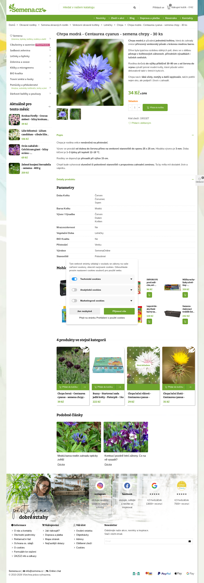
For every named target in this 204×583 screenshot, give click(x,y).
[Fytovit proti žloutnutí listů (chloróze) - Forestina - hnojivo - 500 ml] (65, 314)
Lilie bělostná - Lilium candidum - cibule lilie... (35, 132)
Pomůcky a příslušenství (28, 86)
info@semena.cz (35, 571)
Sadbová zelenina (20, 50)
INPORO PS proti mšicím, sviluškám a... (152, 282)
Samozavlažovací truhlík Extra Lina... (188, 309)
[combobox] (94, 7)
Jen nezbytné (84, 311)
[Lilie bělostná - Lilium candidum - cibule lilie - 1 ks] (14, 134)
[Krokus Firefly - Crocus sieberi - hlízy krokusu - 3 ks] (14, 119)
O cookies (19, 547)
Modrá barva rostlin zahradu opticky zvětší (78, 457)
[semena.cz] (28, 7)
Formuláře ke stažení (25, 551)
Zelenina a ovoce (20, 61)
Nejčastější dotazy (54, 543)
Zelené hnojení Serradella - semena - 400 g (36, 166)
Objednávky (82, 534)
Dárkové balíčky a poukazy (25, 93)
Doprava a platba (150, 18)
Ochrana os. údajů (23, 543)
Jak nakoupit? (52, 530)
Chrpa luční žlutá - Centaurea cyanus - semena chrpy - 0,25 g (175, 397)
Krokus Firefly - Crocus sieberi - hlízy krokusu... (35, 117)
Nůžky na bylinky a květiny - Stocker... (188, 282)
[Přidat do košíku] (149, 295)
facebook (127, 494)
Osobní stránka (84, 530)
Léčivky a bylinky (19, 56)
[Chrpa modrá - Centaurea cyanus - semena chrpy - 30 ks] (90, 72)
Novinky (101, 18)
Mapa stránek (52, 539)
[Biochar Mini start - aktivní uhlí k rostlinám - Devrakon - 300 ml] (65, 287)
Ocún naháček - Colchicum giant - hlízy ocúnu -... (35, 150)
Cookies (80, 547)
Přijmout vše (119, 311)
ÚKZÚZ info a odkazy (25, 556)
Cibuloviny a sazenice (29, 44)
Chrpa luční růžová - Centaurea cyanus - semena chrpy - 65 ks (140, 397)
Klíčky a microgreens (22, 67)
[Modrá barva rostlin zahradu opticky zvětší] (79, 436)
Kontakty (187, 18)
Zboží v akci (117, 18)
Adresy (80, 539)
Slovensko (171, 18)
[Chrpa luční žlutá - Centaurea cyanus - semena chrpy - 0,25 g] (178, 365)
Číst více (61, 464)
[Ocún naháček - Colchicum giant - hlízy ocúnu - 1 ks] (14, 149)
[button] (44, 106)
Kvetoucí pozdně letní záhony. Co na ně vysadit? (125, 457)
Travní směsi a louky (21, 79)
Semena (28, 37)
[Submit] (135, 7)
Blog (132, 18)
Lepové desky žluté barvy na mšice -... (152, 309)
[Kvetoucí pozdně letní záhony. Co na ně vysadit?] (126, 436)
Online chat (55, 571)
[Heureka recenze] (181, 485)
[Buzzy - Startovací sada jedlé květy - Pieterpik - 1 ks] (108, 365)
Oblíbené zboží (84, 543)
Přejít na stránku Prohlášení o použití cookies (102, 317)
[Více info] (84, 387)
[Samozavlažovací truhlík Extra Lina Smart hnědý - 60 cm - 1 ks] (172, 314)
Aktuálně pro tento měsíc (21, 106)
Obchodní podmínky (24, 534)
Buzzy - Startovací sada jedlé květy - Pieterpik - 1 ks (108, 395)
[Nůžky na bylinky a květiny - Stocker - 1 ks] (172, 287)
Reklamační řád (22, 539)
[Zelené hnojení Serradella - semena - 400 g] (14, 168)
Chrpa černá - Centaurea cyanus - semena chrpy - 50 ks (71, 397)
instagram (100, 494)
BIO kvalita (16, 73)
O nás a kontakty (23, 530)
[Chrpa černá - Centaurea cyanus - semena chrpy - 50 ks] (73, 365)
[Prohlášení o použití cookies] (74, 548)
